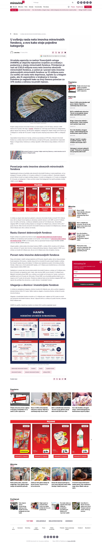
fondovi (33, 368)
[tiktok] (84, 2)
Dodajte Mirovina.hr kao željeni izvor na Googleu (54, 56)
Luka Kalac (17, 52)
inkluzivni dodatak (55, 521)
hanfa (40, 368)
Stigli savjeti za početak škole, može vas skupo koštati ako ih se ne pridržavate (44, 506)
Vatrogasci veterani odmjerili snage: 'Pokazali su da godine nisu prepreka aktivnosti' (79, 150)
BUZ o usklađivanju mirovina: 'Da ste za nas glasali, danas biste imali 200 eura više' (79, 113)
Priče (26, 6)
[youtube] (78, 2)
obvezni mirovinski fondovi (32, 372)
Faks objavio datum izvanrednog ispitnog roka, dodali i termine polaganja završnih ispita (24, 508)
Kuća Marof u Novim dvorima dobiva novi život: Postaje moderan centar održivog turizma (86, 507)
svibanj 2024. (46, 372)
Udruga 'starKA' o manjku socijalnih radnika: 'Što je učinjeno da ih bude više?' (78, 140)
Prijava (73, 6)
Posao (43, 527)
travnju (31, 128)
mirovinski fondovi (16, 372)
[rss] (90, 2)
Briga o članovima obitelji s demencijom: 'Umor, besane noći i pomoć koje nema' (79, 122)
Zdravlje (31, 6)
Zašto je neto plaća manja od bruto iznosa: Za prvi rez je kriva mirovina (40, 484)
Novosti (15, 6)
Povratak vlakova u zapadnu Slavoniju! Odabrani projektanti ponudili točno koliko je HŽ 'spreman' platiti (65, 508)
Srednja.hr (80, 527)
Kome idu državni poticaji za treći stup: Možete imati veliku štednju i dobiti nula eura (61, 484)
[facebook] (87, 2)
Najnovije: (14, 10)
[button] (66, 198)
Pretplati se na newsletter (87, 284)
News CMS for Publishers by (64, 541)
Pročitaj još (14, 499)
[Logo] (17, 2)
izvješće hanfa (50, 368)
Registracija (79, 6)
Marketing (27, 527)
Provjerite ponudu (18, 209)
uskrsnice (69, 521)
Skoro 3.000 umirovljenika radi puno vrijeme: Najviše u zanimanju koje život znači (80, 104)
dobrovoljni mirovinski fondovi (19, 368)
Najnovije (72, 97)
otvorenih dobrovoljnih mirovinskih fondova (49, 237)
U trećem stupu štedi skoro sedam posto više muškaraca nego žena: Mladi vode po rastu (81, 485)
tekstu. (21, 181)
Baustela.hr (88, 527)
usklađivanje (41, 521)
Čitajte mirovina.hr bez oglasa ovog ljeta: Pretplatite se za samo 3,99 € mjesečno (83, 88)
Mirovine (20, 6)
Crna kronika (38, 6)
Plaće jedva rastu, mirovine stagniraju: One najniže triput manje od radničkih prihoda (84, 248)
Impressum (20, 527)
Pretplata (88, 6)
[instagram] (81, 2)
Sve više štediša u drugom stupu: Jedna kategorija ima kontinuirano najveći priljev (38, 10)
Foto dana (46, 6)
